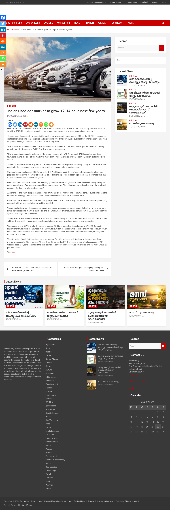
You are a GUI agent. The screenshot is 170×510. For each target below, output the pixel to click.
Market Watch (52, 442)
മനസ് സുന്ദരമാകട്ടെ (141, 123)
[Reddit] (30, 124)
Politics (49, 449)
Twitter (163, 2)
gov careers (33, 23)
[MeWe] (35, 124)
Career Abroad (52, 359)
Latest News (126, 71)
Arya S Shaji (23, 116)
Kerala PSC (50, 434)
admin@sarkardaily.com (96, 2)
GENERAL (133, 76)
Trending (49, 478)
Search (161, 48)
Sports (48, 463)
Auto (48, 348)
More (131, 23)
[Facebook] (10, 124)
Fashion (49, 388)
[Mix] (41, 124)
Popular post (51, 456)
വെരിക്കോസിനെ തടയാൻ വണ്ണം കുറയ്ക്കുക (144, 94)
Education (50, 380)
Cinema (49, 362)
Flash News (51, 395)
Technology (51, 470)
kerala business (52, 431)
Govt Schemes (14, 23)
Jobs (48, 424)
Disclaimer (133, 388)
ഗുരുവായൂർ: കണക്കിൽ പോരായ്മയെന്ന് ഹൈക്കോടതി (143, 109)
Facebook (144, 2)
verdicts (49, 481)
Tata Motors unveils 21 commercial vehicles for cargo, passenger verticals (31, 269)
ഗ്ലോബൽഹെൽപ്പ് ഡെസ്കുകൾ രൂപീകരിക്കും (144, 80)
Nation (90, 23)
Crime (48, 366)
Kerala (102, 23)
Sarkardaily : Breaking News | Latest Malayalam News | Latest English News (52, 501)
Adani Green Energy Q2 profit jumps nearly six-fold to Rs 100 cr (84, 269)
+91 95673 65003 (131, 2)
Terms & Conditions (137, 381)
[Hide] (1, 70)
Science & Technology (55, 460)
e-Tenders (50, 373)
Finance (49, 391)
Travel (48, 474)
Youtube (154, 2)
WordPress (27, 505)
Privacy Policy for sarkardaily (100, 501)
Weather (49, 485)
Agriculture (63, 23)
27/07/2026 (134, 85)
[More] (51, 124)
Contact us (133, 374)
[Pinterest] (25, 124)
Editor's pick (51, 377)
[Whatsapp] (46, 124)
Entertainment (52, 384)
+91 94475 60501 (115, 2)
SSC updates (51, 467)
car (13, 252)
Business (117, 23)
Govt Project (51, 409)
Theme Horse (131, 501)
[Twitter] (15, 124)
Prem (142, 85)
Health (78, 23)
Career (48, 355)
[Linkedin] (20, 124)
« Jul (131, 441)
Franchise (50, 398)
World (48, 488)
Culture (48, 23)
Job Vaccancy (52, 420)
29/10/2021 (12, 116)
